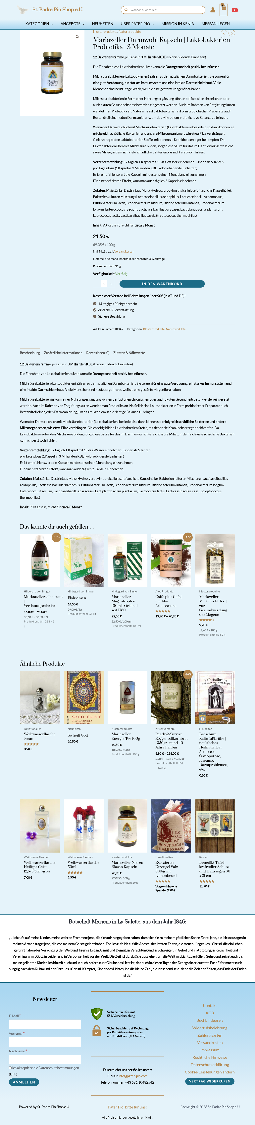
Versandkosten (124, 251)
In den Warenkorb (162, 284)
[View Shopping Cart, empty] (224, 10)
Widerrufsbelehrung (209, 1027)
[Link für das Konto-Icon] (213, 10)
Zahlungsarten (209, 1035)
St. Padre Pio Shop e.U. (57, 10)
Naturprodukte (130, 31)
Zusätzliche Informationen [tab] (63, 353)
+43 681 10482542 (139, 1082)
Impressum (209, 1049)
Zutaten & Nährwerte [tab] (129, 353)
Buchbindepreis (209, 1020)
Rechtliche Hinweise (209, 1057)
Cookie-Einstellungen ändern (210, 1071)
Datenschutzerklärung (210, 1064)
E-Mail (15, 1016)
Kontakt (210, 1005)
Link (13, 1074)
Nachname (18, 1051)
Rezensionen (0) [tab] (97, 353)
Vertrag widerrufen (209, 1081)
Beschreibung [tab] (30, 353)
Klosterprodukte (105, 31)
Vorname (17, 1033)
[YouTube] (235, 10)
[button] (51, 23)
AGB (210, 1012)
